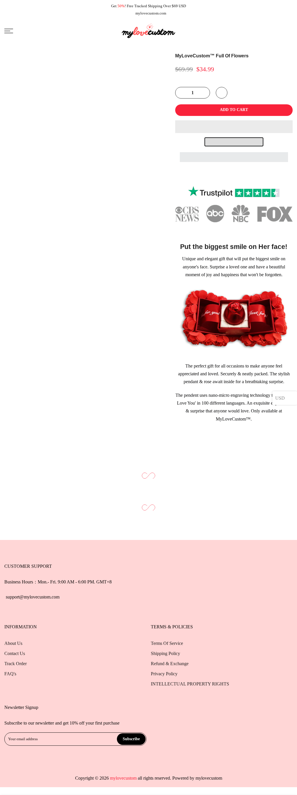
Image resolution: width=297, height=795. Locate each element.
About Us (13, 643)
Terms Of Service (167, 643)
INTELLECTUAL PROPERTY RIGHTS (190, 683)
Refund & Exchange (170, 663)
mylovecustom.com (150, 13)
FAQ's (10, 673)
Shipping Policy (165, 653)
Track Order (15, 663)
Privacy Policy (164, 673)
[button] (234, 126)
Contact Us (14, 653)
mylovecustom (208, 778)
